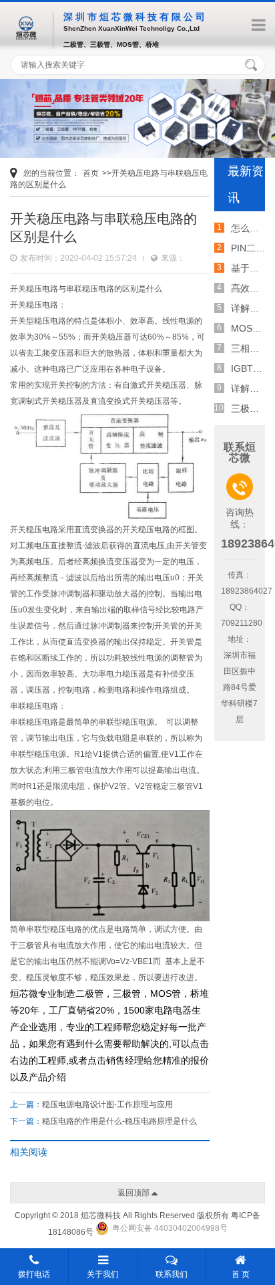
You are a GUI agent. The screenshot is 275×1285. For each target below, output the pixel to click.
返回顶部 (134, 1192)
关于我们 (103, 1274)
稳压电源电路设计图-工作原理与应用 (107, 1104)
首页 (91, 173)
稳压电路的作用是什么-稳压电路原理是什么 (119, 1121)
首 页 (241, 1274)
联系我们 (172, 1274)
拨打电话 (34, 1274)
